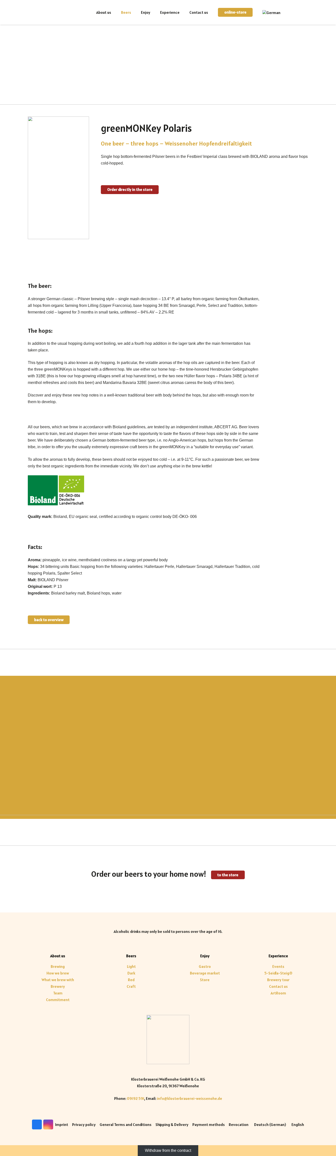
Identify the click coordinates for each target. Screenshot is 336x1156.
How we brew (57, 973)
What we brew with (58, 979)
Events (278, 966)
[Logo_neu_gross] (52, 12)
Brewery (58, 986)
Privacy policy (84, 1124)
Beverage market (205, 973)
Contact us (278, 986)
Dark (131, 973)
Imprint (61, 1124)
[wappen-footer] (168, 1039)
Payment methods (208, 1124)
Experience (278, 955)
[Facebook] (296, 12)
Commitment (58, 999)
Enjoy (205, 955)
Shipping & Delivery (171, 1124)
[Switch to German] (272, 12)
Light (131, 966)
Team (57, 993)
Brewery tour (278, 979)
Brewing (58, 966)
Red (131, 979)
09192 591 (135, 1098)
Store (205, 979)
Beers (131, 955)
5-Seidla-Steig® (278, 973)
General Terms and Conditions (126, 1124)
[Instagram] (304, 12)
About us (57, 955)
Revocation (238, 1124)
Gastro (205, 966)
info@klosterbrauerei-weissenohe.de (189, 1098)
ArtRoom (278, 993)
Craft (131, 986)
